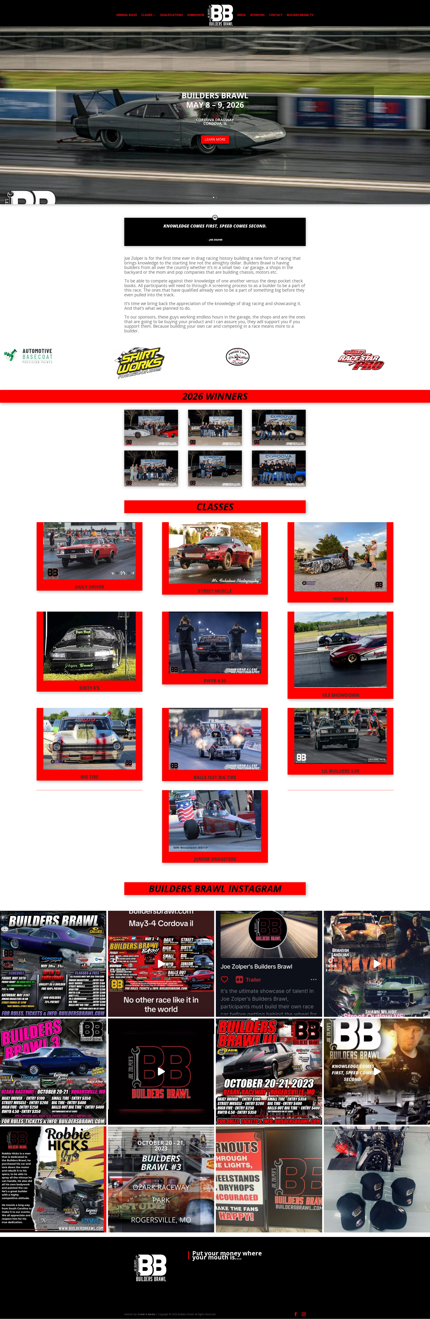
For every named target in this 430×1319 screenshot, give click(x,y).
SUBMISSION (195, 15)
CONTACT (276, 15)
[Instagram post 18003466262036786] (53, 1071)
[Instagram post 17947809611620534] (269, 1179)
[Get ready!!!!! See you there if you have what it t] (161, 1179)
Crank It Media (146, 1314)
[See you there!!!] (269, 1071)
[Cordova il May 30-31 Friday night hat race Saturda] (53, 964)
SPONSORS (257, 15)
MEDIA (241, 15)
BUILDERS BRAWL (215, 95)
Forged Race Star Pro (127, 343)
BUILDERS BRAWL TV (300, 15)
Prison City (8, 343)
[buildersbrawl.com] (161, 1071)
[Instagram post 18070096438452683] (161, 964)
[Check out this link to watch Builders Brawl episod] (269, 964)
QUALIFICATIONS (171, 15)
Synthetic (229, 343)
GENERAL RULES (126, 15)
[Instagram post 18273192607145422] (53, 1179)
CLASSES (146, 15)
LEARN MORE (215, 139)
